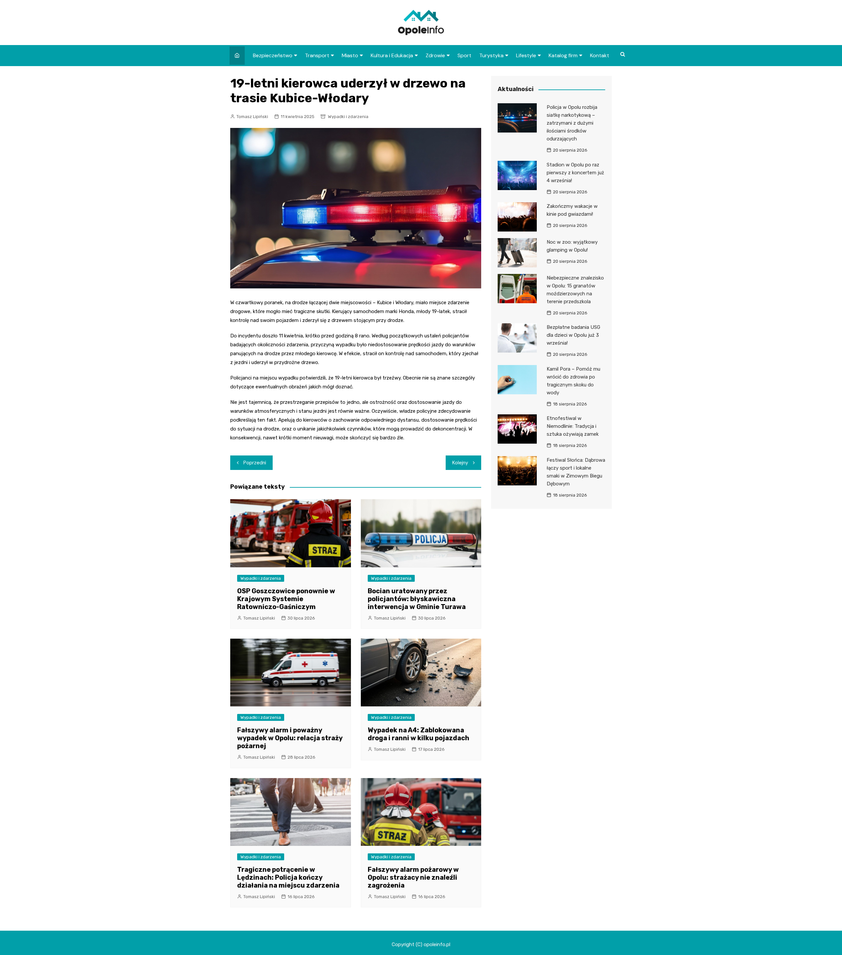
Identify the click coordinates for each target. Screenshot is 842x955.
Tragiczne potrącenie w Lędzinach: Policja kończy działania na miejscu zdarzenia (288, 877)
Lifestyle (526, 55)
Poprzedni (254, 462)
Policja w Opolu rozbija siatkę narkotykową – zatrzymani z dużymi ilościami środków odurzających (572, 123)
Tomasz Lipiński (252, 116)
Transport (317, 55)
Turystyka (491, 55)
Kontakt (599, 55)
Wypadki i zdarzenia (348, 116)
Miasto (350, 55)
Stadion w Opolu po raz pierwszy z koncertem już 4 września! (575, 173)
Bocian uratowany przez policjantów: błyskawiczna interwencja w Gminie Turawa (417, 599)
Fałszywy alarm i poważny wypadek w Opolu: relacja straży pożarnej (289, 738)
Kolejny (460, 462)
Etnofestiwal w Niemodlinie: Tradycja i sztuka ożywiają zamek (573, 426)
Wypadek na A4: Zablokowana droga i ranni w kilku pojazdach (418, 734)
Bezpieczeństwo (272, 55)
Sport (464, 55)
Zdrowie (435, 55)
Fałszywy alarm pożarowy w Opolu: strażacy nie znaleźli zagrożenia (413, 877)
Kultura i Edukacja (392, 55)
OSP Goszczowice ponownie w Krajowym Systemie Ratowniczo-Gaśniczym (286, 599)
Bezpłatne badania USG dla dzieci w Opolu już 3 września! (573, 335)
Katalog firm (563, 55)
